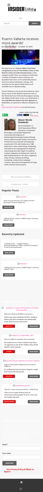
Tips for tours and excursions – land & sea (21, 389)
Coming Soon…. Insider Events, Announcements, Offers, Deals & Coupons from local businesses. (21, 245)
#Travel (9, 351)
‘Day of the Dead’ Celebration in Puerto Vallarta (20, 365)
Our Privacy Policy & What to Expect (19, 470)
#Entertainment (9, 401)
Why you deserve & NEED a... (21, 177)
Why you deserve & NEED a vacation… (19, 314)
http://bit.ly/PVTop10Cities (12, 107)
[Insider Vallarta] (21, 7)
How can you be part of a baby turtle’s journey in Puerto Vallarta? (19, 201)
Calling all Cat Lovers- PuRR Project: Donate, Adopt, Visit (21, 219)
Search (35, 23)
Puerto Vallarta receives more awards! (20, 40)
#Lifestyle (9, 326)
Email (5, 444)
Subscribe (9, 463)
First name (6, 453)
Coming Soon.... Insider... (20, 184)
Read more (8, 207)
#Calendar (9, 376)
